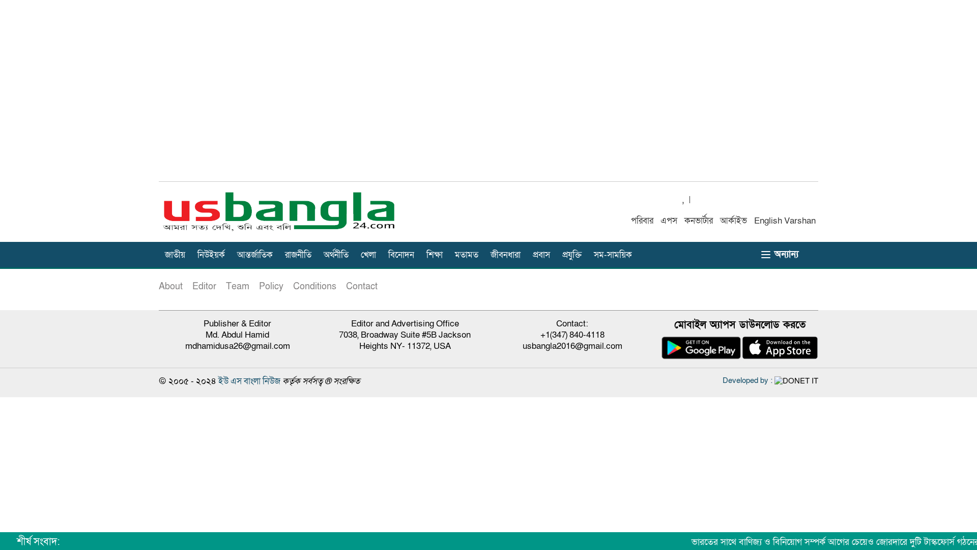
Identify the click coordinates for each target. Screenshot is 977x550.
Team (237, 286)
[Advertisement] (488, 96)
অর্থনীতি (336, 255)
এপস (668, 221)
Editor (204, 286)
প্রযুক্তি (572, 255)
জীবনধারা (506, 255)
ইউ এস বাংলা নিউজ (249, 381)
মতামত (466, 255)
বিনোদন (401, 255)
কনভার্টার (698, 221)
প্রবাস (541, 255)
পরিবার (642, 221)
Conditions (314, 286)
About (171, 286)
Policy (271, 286)
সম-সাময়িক (613, 255)
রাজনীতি (298, 255)
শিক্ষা (434, 255)
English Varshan (785, 221)
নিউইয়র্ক (211, 255)
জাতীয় (175, 255)
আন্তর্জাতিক (255, 255)
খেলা (368, 255)
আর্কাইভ (733, 221)
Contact (362, 286)
